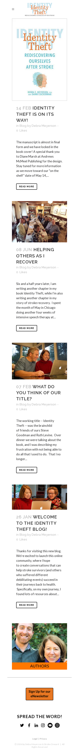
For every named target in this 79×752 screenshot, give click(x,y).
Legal (34, 738)
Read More (26, 186)
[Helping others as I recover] (39, 221)
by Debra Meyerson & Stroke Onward (41, 744)
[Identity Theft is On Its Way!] (39, 59)
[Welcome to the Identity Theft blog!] (39, 497)
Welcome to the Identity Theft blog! (36, 523)
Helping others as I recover (35, 255)
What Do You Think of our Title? (38, 392)
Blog (22, 126)
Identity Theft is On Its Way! (35, 114)
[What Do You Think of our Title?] (39, 361)
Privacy (43, 738)
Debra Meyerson (44, 126)
